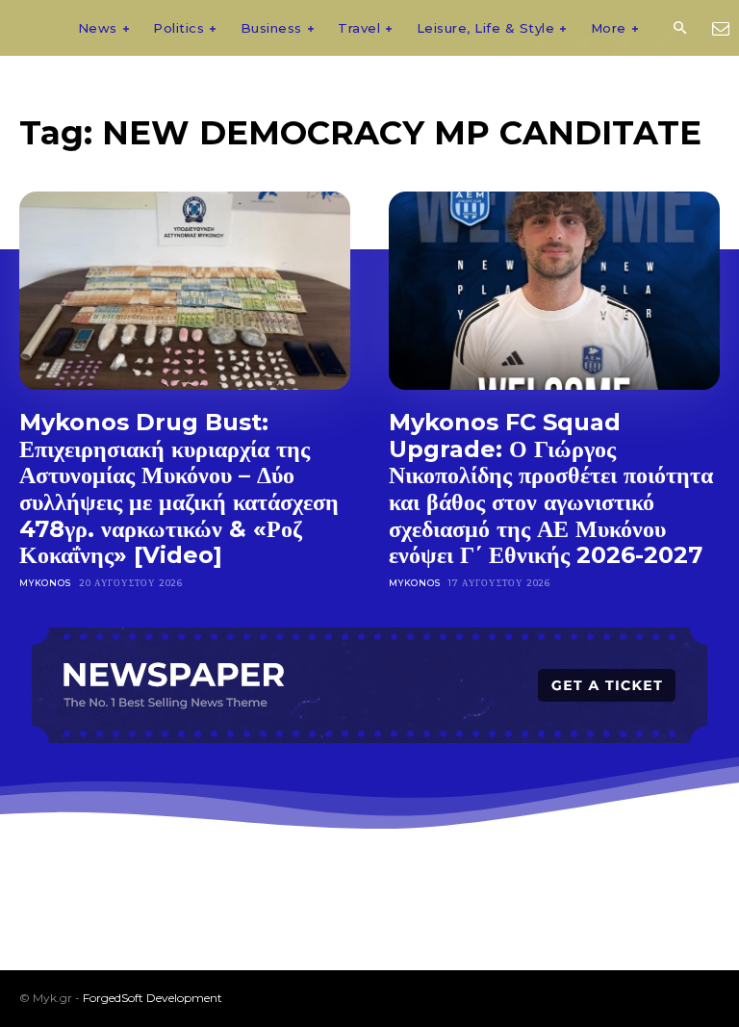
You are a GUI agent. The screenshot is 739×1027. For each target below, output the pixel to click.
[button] (679, 29)
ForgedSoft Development (152, 997)
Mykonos (45, 583)
